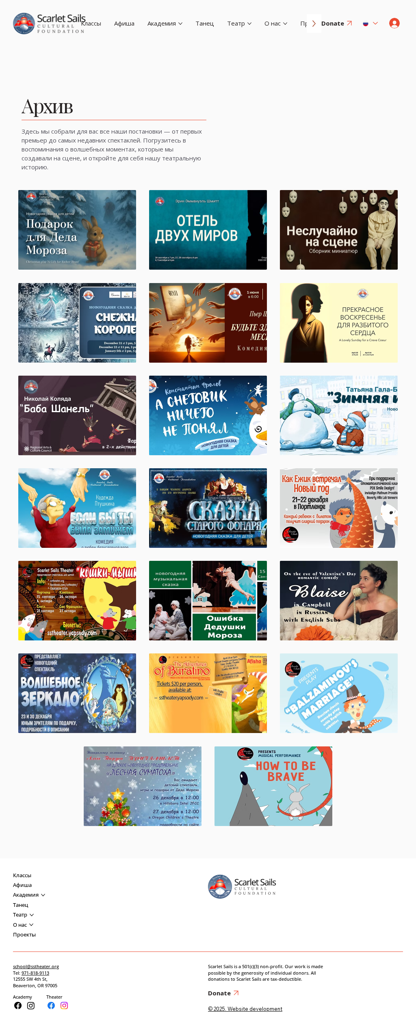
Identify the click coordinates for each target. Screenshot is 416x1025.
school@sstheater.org (36, 966)
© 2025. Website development (245, 1009)
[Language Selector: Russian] (369, 23)
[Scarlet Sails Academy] (18, 1005)
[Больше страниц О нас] (285, 24)
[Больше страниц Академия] (180, 24)
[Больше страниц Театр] (249, 24)
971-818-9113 (35, 973)
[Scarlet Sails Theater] (51, 1005)
